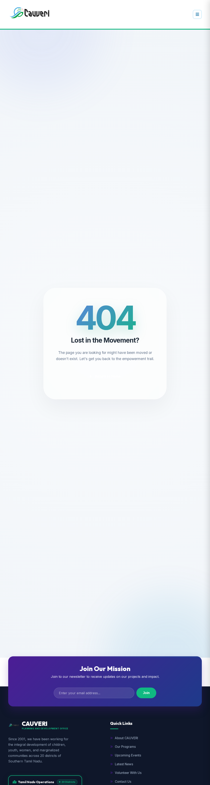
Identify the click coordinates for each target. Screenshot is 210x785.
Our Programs (125, 747)
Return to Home (108, 376)
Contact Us (123, 782)
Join (146, 692)
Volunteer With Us (128, 773)
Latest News (124, 764)
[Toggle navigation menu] (197, 14)
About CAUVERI (126, 738)
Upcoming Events (128, 755)
